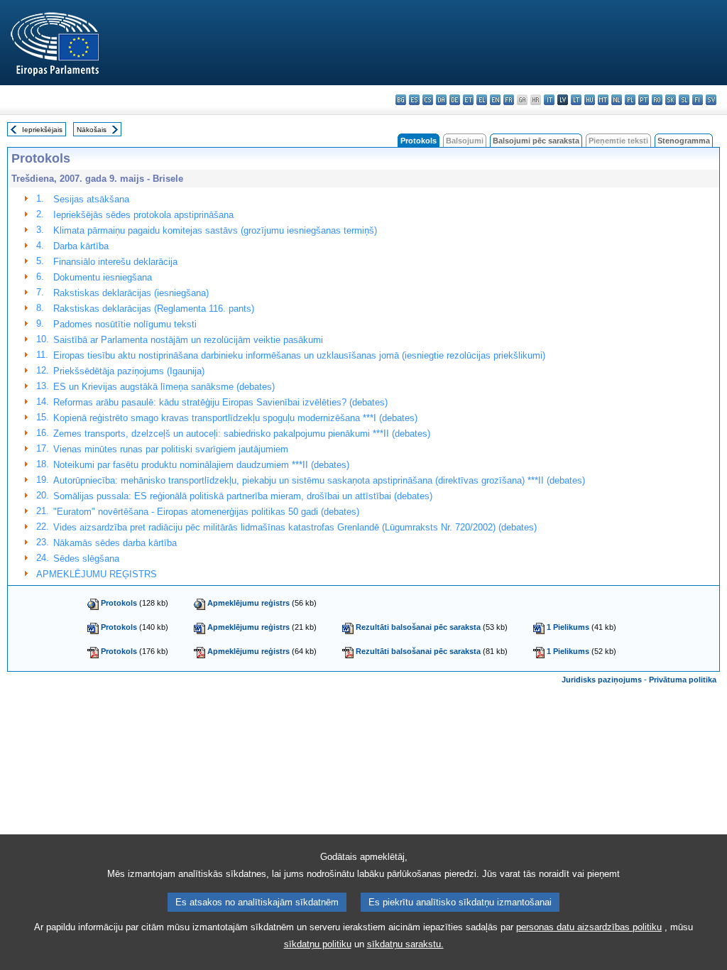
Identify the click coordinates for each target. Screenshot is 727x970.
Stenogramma (683, 140)
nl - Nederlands (616, 99)
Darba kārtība (81, 246)
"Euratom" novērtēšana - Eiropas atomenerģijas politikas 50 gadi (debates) (206, 511)
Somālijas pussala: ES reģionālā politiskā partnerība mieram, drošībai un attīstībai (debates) (242, 496)
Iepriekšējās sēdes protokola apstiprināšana (143, 214)
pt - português (643, 99)
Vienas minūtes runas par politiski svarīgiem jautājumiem (170, 449)
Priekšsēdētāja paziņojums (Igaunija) (128, 371)
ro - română (657, 99)
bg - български (400, 99)
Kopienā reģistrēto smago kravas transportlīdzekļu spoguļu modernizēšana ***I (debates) (235, 418)
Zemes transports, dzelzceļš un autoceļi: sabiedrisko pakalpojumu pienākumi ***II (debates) (241, 433)
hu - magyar (589, 99)
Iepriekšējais (42, 129)
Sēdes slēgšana (86, 558)
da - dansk (441, 99)
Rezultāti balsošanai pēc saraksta (418, 627)
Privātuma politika (682, 679)
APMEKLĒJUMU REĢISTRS (96, 574)
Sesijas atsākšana (91, 199)
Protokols (119, 603)
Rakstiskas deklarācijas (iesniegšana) (131, 293)
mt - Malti (603, 99)
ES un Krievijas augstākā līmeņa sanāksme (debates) (164, 386)
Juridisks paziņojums (602, 679)
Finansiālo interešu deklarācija (115, 261)
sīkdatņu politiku (317, 944)
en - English (495, 99)
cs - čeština (427, 99)
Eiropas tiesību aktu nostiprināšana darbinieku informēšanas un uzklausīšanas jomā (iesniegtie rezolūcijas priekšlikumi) (299, 355)
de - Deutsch (454, 99)
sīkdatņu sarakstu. (405, 944)
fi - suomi (697, 99)
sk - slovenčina (670, 99)
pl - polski (630, 99)
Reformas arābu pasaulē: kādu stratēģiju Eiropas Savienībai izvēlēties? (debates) (220, 402)
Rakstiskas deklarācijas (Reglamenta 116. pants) (153, 308)
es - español (414, 99)
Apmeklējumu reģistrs (248, 603)
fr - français (508, 99)
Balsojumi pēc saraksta (536, 140)
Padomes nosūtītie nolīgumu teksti (125, 324)
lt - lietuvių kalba (576, 99)
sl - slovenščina (684, 99)
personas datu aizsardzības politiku (589, 927)
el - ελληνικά (481, 99)
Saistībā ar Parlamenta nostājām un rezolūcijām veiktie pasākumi (188, 339)
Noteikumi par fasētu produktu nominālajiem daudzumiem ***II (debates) (201, 464)
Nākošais (91, 129)
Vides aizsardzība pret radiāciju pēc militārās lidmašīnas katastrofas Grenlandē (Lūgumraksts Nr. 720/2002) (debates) (295, 527)
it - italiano (549, 99)
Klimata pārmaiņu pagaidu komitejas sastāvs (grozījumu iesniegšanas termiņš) (215, 230)
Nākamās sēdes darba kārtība (115, 543)
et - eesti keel (468, 99)
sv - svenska (711, 99)
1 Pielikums (568, 627)
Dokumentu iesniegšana (102, 277)
